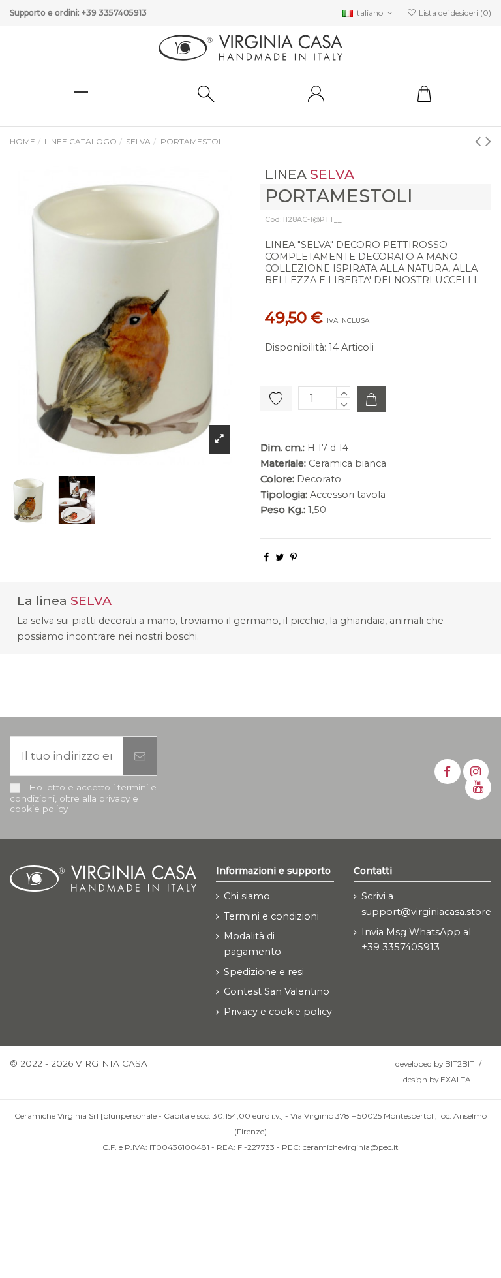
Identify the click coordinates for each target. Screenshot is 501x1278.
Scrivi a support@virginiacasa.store (426, 904)
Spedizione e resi (264, 972)
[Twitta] (279, 557)
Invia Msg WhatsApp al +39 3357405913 (416, 940)
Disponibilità (294, 347)
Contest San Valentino (276, 991)
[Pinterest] (293, 557)
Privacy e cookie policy (278, 1012)
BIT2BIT (459, 1063)
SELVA (332, 174)
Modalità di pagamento (252, 944)
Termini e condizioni (271, 916)
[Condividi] (266, 557)
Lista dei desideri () (454, 13)
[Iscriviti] (140, 756)
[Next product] (488, 141)
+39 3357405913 (114, 13)
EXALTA (455, 1079)
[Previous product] (480, 141)
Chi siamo (247, 896)
